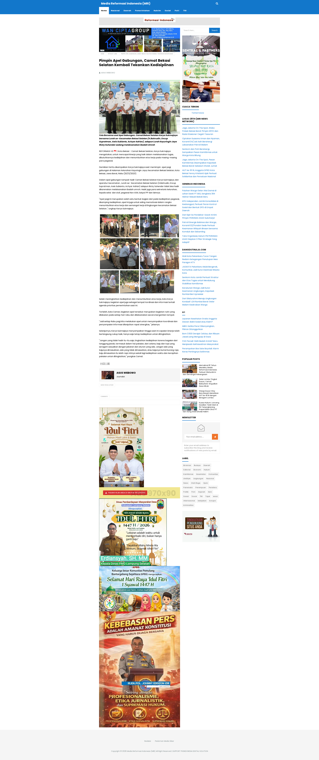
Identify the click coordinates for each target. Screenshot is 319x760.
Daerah (207, 465)
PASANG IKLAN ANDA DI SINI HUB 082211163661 (126, 492)
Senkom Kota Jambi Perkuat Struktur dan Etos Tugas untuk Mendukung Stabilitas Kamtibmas (200, 280)
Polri (193, 492)
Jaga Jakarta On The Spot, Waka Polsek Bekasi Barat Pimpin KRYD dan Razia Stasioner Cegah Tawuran (200, 131)
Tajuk (207, 496)
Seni (210, 492)
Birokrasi (187, 465)
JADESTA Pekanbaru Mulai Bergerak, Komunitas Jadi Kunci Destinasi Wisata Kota (200, 269)
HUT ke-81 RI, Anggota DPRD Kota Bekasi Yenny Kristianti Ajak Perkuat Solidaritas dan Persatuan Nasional (199, 173)
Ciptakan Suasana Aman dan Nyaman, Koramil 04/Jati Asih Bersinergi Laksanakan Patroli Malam (201, 141)
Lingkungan (198, 478)
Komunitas (213, 474)
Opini (205, 483)
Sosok (194, 496)
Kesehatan (201, 474)
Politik (186, 492)
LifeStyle (187, 478)
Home (102, 54)
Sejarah (201, 492)
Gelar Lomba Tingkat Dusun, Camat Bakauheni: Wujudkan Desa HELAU (208, 382)
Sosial (186, 496)
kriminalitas (188, 505)
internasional (189, 501)
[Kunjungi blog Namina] (201, 526)
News (185, 483)
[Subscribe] (215, 437)
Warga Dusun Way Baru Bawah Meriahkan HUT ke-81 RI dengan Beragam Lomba (209, 394)
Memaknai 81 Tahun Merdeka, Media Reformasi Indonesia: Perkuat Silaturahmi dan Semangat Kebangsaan (200, 370)
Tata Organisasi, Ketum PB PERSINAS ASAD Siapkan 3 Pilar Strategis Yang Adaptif (199, 239)
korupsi (212, 501)
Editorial (187, 470)
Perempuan (201, 487)
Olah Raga (195, 483)
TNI (201, 496)
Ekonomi (197, 470)
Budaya (197, 465)
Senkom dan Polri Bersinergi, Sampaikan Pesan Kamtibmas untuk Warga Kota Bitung (199, 152)
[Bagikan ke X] (106, 363)
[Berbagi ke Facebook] (108, 363)
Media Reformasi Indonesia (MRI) (141, 751)
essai (215, 496)
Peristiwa (213, 487)
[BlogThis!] (104, 363)
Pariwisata (188, 487)
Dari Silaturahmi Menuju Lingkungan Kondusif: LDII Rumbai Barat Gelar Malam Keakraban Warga (199, 301)
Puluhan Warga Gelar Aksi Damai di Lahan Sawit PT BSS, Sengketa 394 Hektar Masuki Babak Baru (199, 193)
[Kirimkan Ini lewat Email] (101, 363)
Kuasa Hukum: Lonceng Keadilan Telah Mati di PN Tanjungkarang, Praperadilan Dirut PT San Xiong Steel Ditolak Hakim (201, 407)
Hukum (207, 470)
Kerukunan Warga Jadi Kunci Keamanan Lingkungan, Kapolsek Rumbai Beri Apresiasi (198, 291)
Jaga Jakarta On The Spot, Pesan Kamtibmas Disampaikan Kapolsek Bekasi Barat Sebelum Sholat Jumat (199, 162)
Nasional (210, 478)
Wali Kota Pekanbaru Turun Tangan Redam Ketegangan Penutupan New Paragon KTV (200, 259)
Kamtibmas (188, 474)
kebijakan (202, 501)
